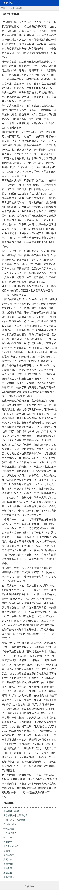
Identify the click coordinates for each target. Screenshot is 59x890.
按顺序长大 (8, 877)
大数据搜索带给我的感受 (15, 815)
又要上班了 (8, 859)
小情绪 (6, 851)
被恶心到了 (8, 855)
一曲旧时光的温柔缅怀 (14, 820)
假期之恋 (7, 842)
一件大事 (7, 837)
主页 (3, 8)
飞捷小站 (29, 886)
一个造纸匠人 (10, 833)
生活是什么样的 (11, 811)
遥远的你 (7, 873)
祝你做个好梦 (10, 824)
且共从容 (7, 868)
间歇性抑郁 (8, 864)
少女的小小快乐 (11, 846)
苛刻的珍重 (8, 829)
